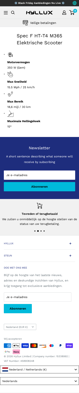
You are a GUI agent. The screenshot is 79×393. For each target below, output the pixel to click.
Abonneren (39, 186)
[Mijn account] (64, 12)
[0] (72, 12)
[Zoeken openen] (13, 12)
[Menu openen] (6, 12)
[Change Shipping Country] (74, 3)
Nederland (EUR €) (17, 327)
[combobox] (39, 369)
